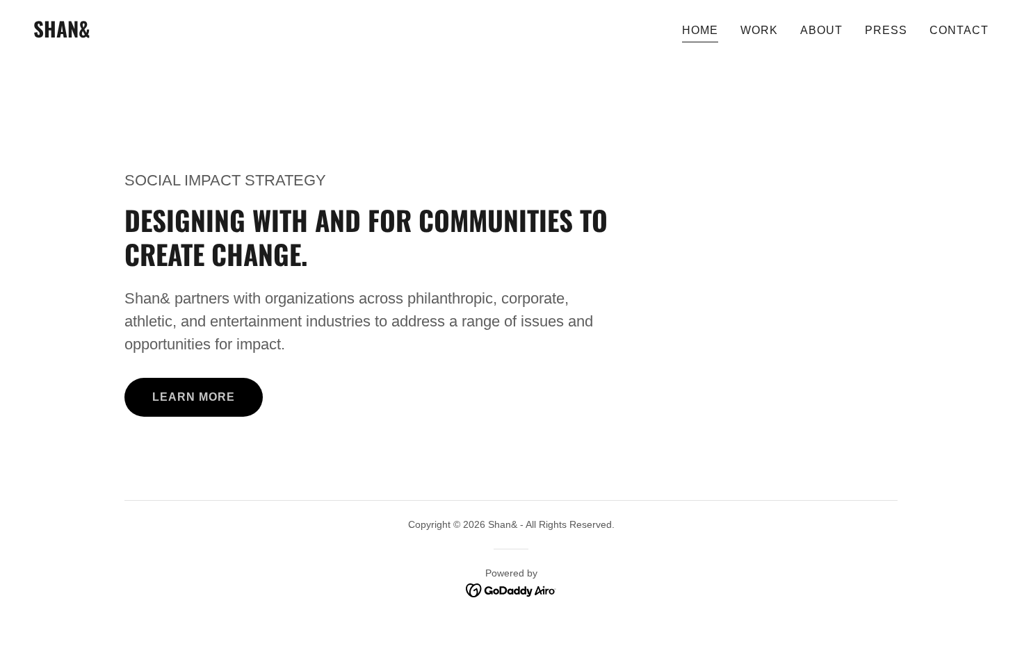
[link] (61, 34)
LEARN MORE (193, 397)
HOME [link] (700, 30)
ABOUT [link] (821, 30)
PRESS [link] (886, 30)
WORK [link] (759, 30)
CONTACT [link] (959, 30)
